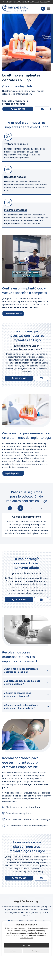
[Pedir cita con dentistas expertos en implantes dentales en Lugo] (42, 109)
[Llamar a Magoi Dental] (43, 9)
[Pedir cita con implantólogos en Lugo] (41, 378)
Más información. (26, 938)
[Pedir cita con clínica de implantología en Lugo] (41, 599)
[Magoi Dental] (15, 7)
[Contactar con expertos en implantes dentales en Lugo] (41, 878)
